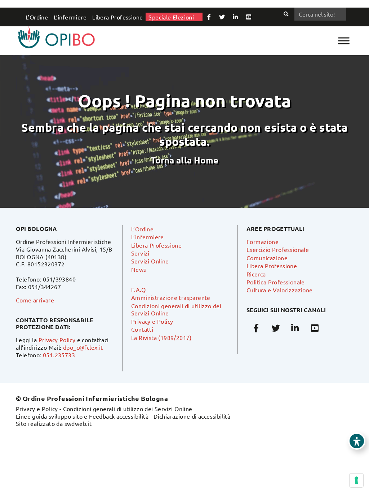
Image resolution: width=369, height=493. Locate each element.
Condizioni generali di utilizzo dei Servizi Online (127, 408)
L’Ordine (37, 17)
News (138, 269)
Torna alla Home (184, 160)
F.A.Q (138, 289)
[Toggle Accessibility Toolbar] (356, 441)
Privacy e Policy (152, 321)
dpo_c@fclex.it (83, 347)
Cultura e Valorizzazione (279, 289)
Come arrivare (35, 300)
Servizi (140, 253)
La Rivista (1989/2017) (161, 337)
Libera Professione (117, 17)
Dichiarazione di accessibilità (192, 416)
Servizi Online (150, 261)
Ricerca (256, 274)
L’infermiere (70, 17)
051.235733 (59, 354)
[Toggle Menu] (344, 40)
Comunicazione (267, 257)
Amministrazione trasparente (170, 297)
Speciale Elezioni (171, 17)
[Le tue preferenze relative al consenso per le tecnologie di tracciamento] (356, 480)
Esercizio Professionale (277, 249)
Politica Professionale (275, 281)
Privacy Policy (57, 339)
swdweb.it (78, 423)
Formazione (262, 241)
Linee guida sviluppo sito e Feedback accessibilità (82, 416)
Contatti (142, 329)
